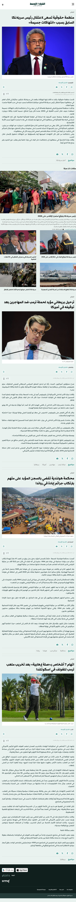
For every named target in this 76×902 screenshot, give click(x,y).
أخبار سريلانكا (61, 160)
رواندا (38, 651)
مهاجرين (52, 464)
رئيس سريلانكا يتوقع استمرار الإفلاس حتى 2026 (57, 216)
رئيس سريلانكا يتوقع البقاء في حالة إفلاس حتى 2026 (58, 257)
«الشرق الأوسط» (63, 83)
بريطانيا (36, 464)
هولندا (45, 651)
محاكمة (63, 651)
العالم (72, 12)
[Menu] (73, 4)
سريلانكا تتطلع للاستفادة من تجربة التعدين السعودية (58, 289)
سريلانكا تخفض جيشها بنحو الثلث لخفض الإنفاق (20, 289)
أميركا (44, 464)
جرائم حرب (53, 651)
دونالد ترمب (62, 464)
